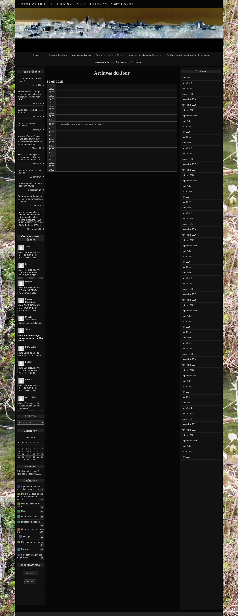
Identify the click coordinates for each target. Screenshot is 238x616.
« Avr (26, 459)
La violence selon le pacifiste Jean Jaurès (30, 184)
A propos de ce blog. (58, 55)
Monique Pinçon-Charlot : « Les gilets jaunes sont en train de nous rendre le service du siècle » (30, 140)
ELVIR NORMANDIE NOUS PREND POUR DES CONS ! (29, 255)
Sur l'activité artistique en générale (29, 556)
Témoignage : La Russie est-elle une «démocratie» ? (29, 406)
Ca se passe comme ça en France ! (29, 124)
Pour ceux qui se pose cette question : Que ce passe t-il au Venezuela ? (29, 157)
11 (19, 451)
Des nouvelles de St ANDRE (28, 505)
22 (34, 454)
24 (42, 454)
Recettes (25, 549)
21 (30, 454)
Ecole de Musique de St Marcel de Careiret (29, 354)
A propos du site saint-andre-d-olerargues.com (29, 487)
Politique (27, 536)
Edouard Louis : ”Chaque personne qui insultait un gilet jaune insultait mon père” (29, 95)
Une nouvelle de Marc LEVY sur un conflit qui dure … (119, 62)
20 (27, 454)
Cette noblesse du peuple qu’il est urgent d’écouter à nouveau (30, 199)
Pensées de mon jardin (32, 542)
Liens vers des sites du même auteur (145, 55)
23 (38, 454)
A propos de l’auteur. (81, 55)
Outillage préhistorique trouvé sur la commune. (188, 55)
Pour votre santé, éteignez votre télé (30, 171)
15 (34, 451)
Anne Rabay (31, 397)
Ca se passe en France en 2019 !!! (30, 111)
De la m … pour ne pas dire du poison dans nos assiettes (30, 496)
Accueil (36, 55)
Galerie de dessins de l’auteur (110, 55)
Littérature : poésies (30, 522)
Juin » (34, 459)
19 (23, 454)
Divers (24, 511)
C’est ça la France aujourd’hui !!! (30, 79)
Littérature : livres (29, 516)
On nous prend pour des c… (30, 530)
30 (38, 457)
